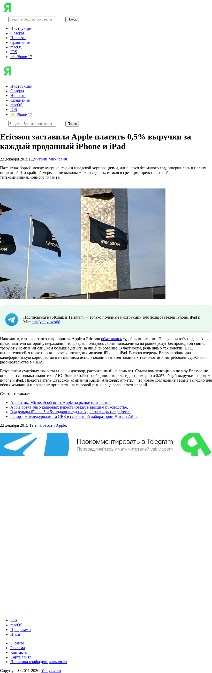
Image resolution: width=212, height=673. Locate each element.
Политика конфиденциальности (38, 662)
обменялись (111, 338)
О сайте (17, 643)
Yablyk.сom (51, 670)
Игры (15, 634)
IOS (13, 52)
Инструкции (21, 28)
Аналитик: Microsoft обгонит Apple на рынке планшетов (60, 402)
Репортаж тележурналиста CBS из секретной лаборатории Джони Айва (73, 416)
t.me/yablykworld (46, 322)
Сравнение (20, 42)
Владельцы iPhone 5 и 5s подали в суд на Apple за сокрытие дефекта (70, 412)
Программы (20, 629)
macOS (16, 47)
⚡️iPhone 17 (21, 56)
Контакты (19, 652)
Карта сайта (20, 657)
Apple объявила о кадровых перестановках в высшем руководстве (68, 407)
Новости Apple (53, 425)
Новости (18, 38)
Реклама (17, 648)
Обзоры (17, 33)
